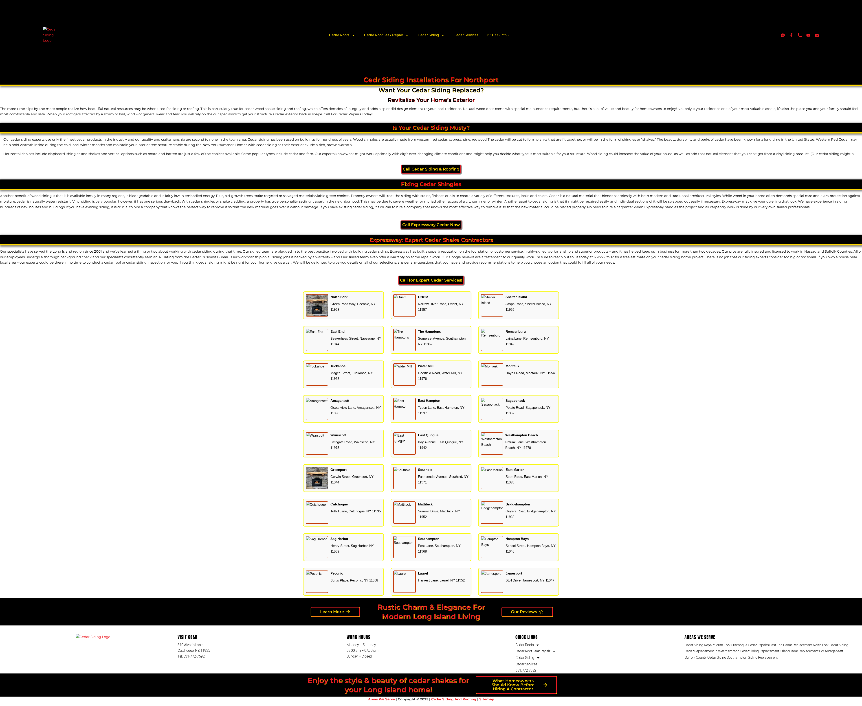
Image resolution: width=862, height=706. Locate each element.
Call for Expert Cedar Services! (431, 280)
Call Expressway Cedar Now (431, 224)
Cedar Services (466, 35)
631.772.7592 (498, 35)
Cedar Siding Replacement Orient (764, 651)
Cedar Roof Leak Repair (383, 35)
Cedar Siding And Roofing (453, 699)
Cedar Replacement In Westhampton (712, 651)
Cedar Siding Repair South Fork (707, 645)
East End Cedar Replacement (790, 645)
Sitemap (486, 699)
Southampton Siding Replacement (752, 657)
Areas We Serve (381, 699)
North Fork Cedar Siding (830, 645)
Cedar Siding (428, 35)
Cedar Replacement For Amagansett (816, 651)
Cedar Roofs (339, 35)
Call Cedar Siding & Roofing (431, 169)
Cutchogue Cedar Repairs (750, 645)
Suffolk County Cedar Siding (705, 657)
